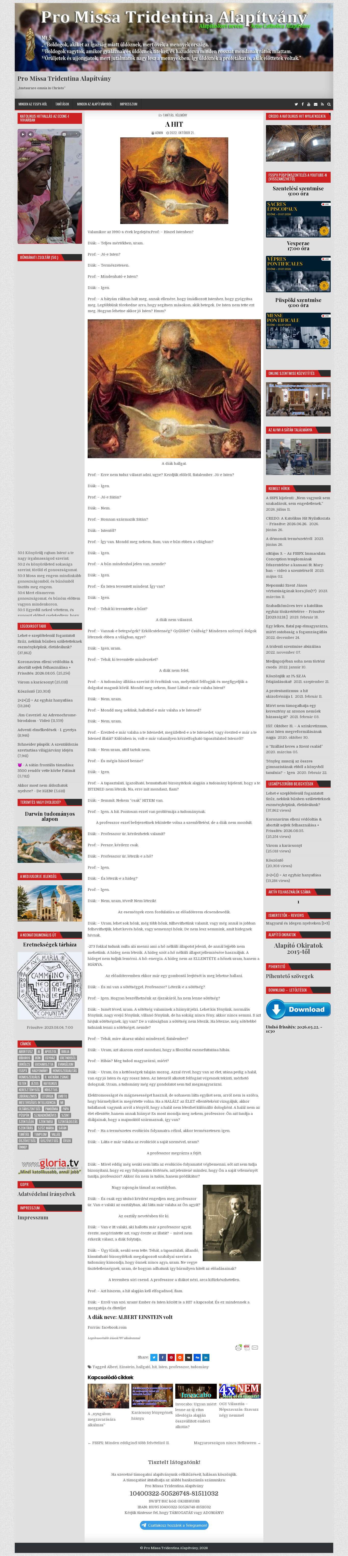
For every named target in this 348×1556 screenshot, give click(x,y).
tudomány (200, 1367)
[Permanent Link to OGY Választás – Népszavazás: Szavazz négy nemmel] (240, 1391)
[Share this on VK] (188, 1357)
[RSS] (322, 104)
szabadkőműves (45, 1115)
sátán (62, 1128)
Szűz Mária (46, 1128)
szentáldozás (68, 1121)
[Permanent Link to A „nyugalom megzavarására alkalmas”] (108, 1396)
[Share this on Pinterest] (171, 1357)
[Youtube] (308, 104)
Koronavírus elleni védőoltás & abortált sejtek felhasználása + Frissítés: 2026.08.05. (45, 667)
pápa (66, 1108)
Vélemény (181, 115)
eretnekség (68, 1058)
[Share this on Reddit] (179, 1357)
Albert (112, 1367)
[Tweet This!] (153, 1357)
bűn (38, 1058)
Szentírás (26, 1128)
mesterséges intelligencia (37, 1102)
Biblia (65, 1051)
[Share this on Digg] (197, 1357)
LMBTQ (62, 1096)
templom (40, 1134)
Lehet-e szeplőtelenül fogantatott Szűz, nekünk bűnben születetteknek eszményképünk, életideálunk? (50, 641)
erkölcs (24, 1064)
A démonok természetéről (289, 539)
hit (154, 1367)
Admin (159, 132)
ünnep (23, 1147)
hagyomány (40, 1070)
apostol (51, 1051)
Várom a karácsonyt (35, 682)
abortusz (26, 1051)
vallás (55, 1134)
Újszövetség (49, 1140)
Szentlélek (26, 1121)
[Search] (329, 104)
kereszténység (29, 1089)
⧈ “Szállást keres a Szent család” (294, 746)
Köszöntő (26, 691)
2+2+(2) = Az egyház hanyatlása (45, 700)
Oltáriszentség (30, 1108)
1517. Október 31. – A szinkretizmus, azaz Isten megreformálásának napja (297, 732)
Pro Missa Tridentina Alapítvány (64, 78)
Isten (162, 1367)
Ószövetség (27, 1140)
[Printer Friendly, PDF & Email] (247, 1347)
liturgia (47, 1096)
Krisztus (51, 1089)
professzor (179, 1367)
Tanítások (62, 104)
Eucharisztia (44, 1064)
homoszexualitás (65, 1070)
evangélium (65, 1064)
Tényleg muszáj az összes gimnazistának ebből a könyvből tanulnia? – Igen (295, 767)
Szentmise (46, 1121)
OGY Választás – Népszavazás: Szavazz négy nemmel (239, 1409)
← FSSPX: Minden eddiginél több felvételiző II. (128, 1443)
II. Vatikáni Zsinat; (57, 1077)
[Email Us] (315, 104)
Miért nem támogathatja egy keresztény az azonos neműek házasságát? (293, 711)
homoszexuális (29, 1077)
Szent (65, 1115)
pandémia (51, 1108)
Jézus (35, 1083)
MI (61, 1102)
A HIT (174, 124)
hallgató (143, 1367)
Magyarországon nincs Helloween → (227, 1443)
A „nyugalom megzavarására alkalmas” (101, 1419)
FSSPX (23, 1070)
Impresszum (128, 104)
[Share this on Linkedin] (205, 1357)
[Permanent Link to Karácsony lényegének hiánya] (152, 1395)
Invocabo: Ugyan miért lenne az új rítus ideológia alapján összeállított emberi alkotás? (195, 1415)
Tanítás (168, 115)
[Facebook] (303, 104)
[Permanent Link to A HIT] (174, 180)
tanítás (24, 1134)
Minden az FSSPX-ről (33, 104)
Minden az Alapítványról (94, 104)
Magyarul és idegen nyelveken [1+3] (298, 923)
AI (39, 1051)
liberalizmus (28, 1096)
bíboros (24, 1058)
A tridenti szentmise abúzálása (293, 646)
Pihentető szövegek (290, 975)
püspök (24, 1115)
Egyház (50, 1058)
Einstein (127, 1367)
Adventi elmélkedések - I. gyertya (47, 730)
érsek (67, 1140)
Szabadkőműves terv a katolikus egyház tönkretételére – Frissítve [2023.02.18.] (295, 611)
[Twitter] (296, 104)
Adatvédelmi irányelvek (46, 1193)
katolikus (50, 1083)
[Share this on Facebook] (162, 1357)
